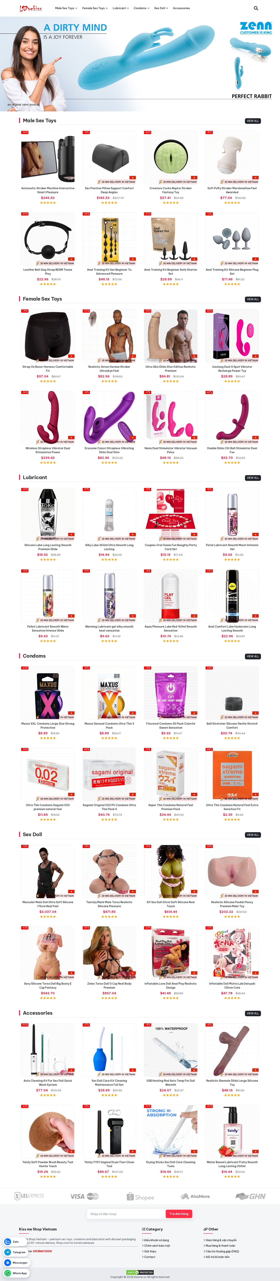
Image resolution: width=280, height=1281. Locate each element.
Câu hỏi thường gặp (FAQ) (222, 1251)
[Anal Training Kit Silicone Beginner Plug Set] (232, 239)
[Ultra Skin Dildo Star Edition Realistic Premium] (170, 336)
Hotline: (37, 1251)
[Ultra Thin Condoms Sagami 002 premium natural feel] (47, 774)
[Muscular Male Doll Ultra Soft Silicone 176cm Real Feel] (47, 871)
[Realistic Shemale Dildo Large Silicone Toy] (232, 1050)
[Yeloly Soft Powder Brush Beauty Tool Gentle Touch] (47, 1131)
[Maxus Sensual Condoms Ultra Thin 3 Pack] (109, 693)
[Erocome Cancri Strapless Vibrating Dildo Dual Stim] (109, 417)
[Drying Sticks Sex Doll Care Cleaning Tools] (170, 1131)
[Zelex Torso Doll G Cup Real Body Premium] (109, 953)
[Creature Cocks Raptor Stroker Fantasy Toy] (170, 157)
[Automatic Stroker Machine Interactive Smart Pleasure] (47, 157)
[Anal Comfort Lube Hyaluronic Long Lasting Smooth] (232, 596)
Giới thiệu (150, 1251)
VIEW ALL (253, 121)
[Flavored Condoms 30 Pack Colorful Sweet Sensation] (170, 693)
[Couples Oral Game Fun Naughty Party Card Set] (170, 514)
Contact (149, 1257)
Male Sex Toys (39, 120)
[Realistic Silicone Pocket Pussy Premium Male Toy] (232, 871)
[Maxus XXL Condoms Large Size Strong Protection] (47, 693)
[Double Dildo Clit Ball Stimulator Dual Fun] (232, 417)
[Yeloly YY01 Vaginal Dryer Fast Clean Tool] (109, 1131)
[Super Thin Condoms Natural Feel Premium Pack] (170, 774)
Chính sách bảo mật (157, 1245)
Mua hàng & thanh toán (220, 1245)
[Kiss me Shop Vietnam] (31, 8)
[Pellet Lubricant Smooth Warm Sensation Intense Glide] (47, 596)
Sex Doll (32, 834)
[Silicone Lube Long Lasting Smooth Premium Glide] (47, 514)
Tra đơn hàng (179, 1214)
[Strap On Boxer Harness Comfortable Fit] (47, 336)
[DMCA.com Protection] (140, 1272)
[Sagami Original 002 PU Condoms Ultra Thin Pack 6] (109, 774)
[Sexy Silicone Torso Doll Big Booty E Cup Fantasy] (47, 953)
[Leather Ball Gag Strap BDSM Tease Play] (47, 239)
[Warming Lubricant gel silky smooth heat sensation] (109, 596)
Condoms (34, 656)
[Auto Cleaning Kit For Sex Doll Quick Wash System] (47, 1050)
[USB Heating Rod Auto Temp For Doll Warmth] (170, 1050)
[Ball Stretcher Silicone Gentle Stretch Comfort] (232, 693)
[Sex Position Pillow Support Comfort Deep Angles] (109, 157)
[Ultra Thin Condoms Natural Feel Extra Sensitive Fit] (232, 774)
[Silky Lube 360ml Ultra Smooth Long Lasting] (109, 514)
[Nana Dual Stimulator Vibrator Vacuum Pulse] (170, 417)
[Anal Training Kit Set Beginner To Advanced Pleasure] (109, 239)
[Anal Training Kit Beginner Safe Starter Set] (170, 239)
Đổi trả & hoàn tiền (218, 1257)
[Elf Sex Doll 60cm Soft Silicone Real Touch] (170, 871)
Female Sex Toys (42, 299)
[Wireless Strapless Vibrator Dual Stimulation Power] (47, 417)
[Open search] (256, 8)
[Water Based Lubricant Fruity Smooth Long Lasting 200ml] (232, 1131)
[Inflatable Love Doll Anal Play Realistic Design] (170, 953)
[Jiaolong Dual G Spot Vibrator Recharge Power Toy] (232, 336)
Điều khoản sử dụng (156, 1240)
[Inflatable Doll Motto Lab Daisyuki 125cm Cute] (232, 953)
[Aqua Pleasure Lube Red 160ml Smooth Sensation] (170, 596)
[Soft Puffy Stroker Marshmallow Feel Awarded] (232, 157)
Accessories (37, 1013)
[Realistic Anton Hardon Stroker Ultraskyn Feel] (109, 336)
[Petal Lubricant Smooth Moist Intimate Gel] (232, 514)
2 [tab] (141, 107)
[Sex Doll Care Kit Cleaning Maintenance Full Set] (109, 1050)
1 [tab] (138, 107)
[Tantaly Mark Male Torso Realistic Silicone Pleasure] (109, 871)
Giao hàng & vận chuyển (221, 1240)
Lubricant (35, 477)
